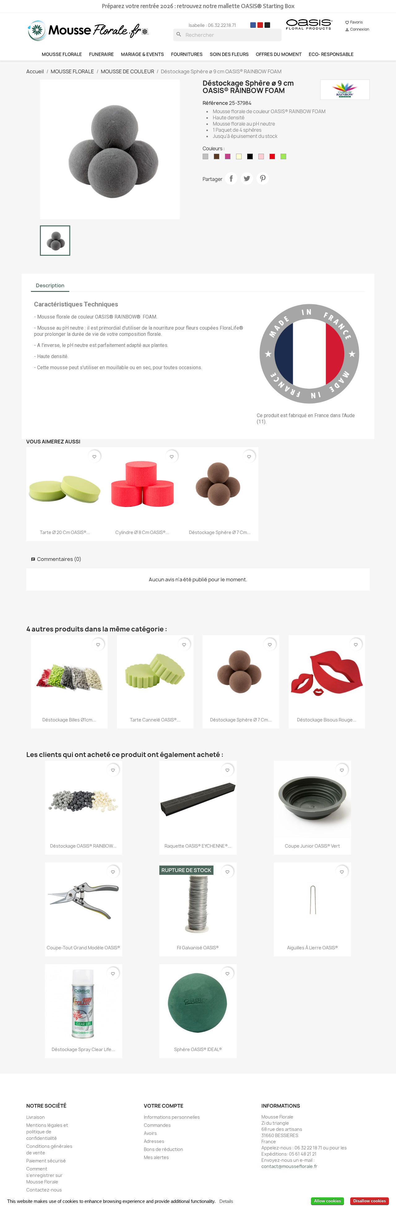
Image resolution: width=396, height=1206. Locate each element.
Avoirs (150, 1133)
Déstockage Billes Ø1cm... (69, 720)
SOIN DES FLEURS (229, 54)
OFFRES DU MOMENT (279, 54)
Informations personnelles (172, 1117)
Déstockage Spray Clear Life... (83, 1049)
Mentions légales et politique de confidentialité (47, 1131)
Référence (215, 103)
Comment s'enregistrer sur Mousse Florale (44, 1175)
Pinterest (262, 178)
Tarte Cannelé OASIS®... (155, 720)
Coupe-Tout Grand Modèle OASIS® (83, 948)
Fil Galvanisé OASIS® (198, 948)
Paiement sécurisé (46, 1161)
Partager (231, 178)
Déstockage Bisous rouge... (326, 720)
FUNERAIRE (101, 54)
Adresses (154, 1141)
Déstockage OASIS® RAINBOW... (83, 846)
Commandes (157, 1125)
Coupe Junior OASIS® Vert (312, 846)
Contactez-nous (44, 1190)
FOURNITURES (187, 54)
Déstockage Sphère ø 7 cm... (220, 532)
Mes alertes (156, 1157)
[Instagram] (267, 25)
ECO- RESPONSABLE (331, 54)
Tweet (247, 178)
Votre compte (163, 1105)
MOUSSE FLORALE (62, 54)
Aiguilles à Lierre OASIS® (312, 948)
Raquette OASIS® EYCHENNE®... (198, 846)
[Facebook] (253, 25)
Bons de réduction (163, 1149)
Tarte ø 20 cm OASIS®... (65, 532)
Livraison (35, 1117)
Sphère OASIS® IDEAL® (198, 1049)
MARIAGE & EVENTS (142, 54)
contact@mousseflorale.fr (289, 1166)
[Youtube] (260, 25)
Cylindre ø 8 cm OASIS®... (142, 532)
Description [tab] (50, 285)
